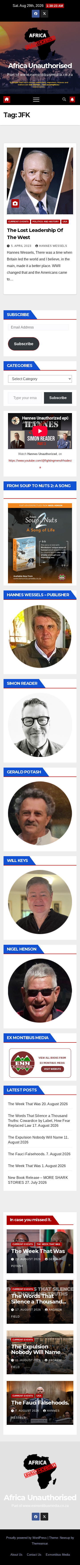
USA (65, 221)
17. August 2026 (28, 1309)
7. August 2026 (27, 1410)
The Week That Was (24, 1104)
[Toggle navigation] (36, 99)
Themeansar (40, 1543)
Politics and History (45, 221)
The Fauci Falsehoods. (26, 1154)
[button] (64, 99)
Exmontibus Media (58, 1554)
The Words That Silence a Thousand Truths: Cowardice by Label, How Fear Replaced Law (39, 1120)
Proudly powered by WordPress (27, 1537)
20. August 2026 (28, 1259)
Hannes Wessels (53, 245)
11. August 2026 (28, 1360)
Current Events (18, 221)
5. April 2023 (21, 245)
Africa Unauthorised (40, 66)
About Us (16, 1554)
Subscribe (23, 344)
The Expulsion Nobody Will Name (35, 1137)
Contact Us (34, 1554)
